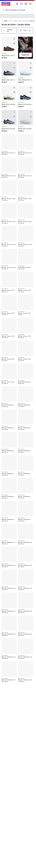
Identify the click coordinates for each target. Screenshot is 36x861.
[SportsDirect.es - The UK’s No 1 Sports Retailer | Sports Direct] (6, 4)
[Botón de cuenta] (17, 4)
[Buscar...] (4, 10)
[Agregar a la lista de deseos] (14, 39)
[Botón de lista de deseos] (21, 4)
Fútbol (15, 21)
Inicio (10, 21)
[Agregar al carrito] (14, 43)
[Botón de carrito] (26, 4)
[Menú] (30, 4)
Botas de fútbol (22, 21)
